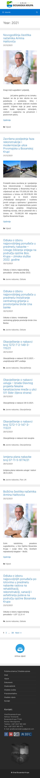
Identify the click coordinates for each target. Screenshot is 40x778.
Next (18, 633)
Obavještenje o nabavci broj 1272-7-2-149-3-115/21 (18, 345)
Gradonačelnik (9, 686)
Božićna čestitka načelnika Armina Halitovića (19, 493)
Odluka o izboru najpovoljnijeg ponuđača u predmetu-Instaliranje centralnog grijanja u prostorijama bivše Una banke (19, 299)
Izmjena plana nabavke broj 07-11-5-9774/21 (17, 458)
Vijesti (8, 127)
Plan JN (23, 480)
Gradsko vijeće (9, 697)
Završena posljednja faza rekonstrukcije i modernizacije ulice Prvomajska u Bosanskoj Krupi (18, 145)
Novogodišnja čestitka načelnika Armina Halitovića (17, 38)
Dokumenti (8, 682)
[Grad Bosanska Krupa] (20, 4)
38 (12, 633)
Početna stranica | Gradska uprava (17, 671)
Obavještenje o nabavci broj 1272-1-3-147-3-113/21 (18, 425)
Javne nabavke (12, 279)
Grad (6, 675)
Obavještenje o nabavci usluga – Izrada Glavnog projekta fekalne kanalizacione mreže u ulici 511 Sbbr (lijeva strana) (19, 386)
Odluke (23, 279)
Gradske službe (10, 690)
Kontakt (7, 701)
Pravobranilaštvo (10, 693)
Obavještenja (25, 368)
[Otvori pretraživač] (37, 12)
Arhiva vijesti (20, 656)
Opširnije (7, 120)
